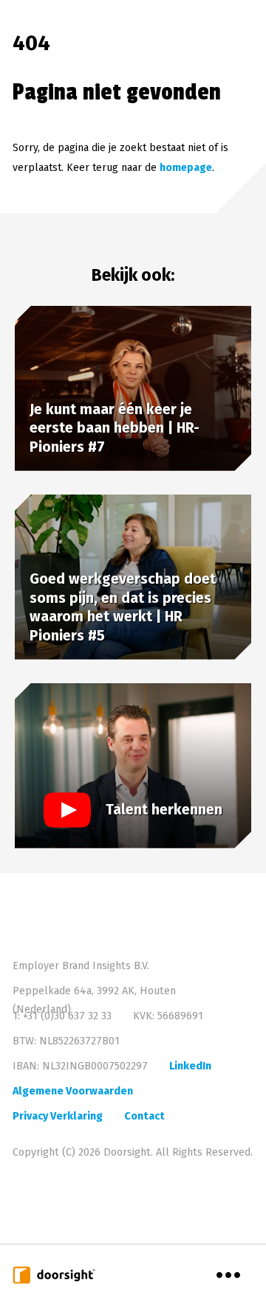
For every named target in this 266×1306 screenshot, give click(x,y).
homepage (186, 167)
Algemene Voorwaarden (73, 1091)
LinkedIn (190, 1066)
